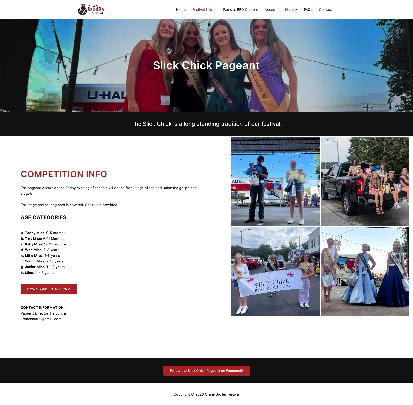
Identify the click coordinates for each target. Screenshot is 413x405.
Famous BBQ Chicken (240, 9)
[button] (214, 9)
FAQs (308, 9)
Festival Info (202, 9)
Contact (325, 9)
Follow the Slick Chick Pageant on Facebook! (206, 370)
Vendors (271, 9)
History (291, 9)
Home (181, 9)
